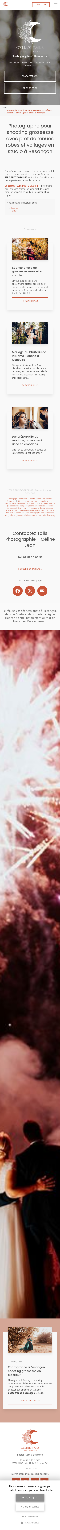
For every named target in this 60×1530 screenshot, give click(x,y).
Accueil (5, 108)
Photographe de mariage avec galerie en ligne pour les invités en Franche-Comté (29, 509)
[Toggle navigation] (55, 5)
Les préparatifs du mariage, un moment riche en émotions (27, 440)
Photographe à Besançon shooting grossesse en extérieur (26, 1371)
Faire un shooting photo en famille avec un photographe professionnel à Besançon (29, 502)
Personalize (31, 1516)
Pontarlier (15, 211)
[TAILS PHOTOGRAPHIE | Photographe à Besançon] (5, 5)
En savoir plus (30, 301)
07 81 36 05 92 (30, 88)
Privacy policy (31, 1523)
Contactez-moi (41, 5)
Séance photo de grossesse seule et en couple (27, 271)
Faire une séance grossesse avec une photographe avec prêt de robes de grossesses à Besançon (31, 505)
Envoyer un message (30, 569)
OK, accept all (31, 1497)
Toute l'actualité (30, 1400)
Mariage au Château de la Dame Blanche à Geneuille (29, 356)
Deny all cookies (30, 1506)
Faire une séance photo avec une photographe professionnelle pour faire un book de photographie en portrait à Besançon (30, 512)
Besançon (15, 208)
